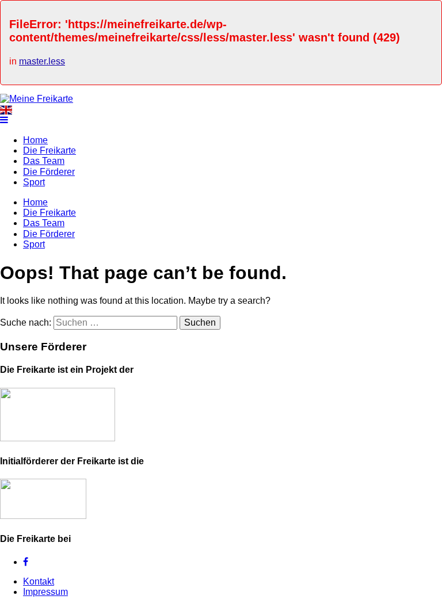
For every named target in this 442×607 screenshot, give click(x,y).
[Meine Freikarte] (36, 99)
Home (35, 140)
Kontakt (38, 581)
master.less (42, 61)
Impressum (45, 592)
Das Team (43, 161)
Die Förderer (49, 172)
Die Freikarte (49, 150)
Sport (34, 182)
